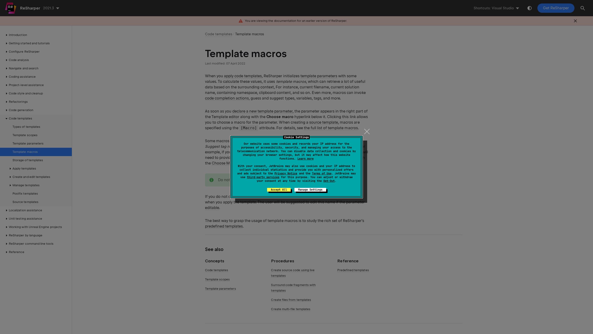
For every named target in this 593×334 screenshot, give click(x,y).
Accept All (279, 190)
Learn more (305, 159)
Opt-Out (329, 181)
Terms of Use (321, 173)
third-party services (263, 177)
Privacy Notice (285, 173)
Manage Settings (310, 190)
